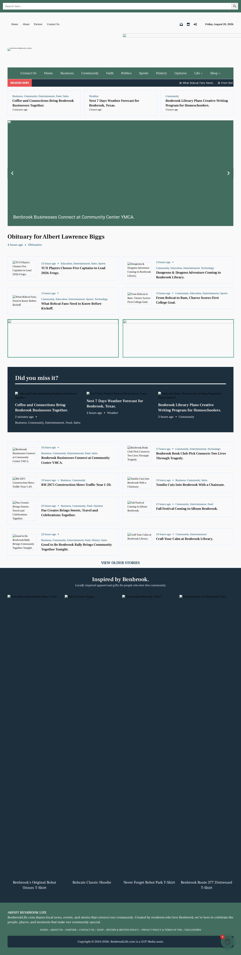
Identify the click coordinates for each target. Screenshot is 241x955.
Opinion (98, 506)
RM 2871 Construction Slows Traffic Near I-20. (76, 485)
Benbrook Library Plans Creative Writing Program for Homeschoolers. (196, 103)
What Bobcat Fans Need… (192, 83)
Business (17, 96)
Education (66, 263)
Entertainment (46, 96)
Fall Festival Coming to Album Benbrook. (187, 509)
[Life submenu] (202, 73)
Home (14, 24)
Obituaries (35, 245)
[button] (121, 173)
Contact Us (53, 24)
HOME (44, 930)
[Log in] (195, 24)
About (26, 24)
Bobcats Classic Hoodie (91, 882)
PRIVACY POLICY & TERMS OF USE (162, 930)
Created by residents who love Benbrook (164, 917)
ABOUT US (56, 930)
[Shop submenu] (220, 73)
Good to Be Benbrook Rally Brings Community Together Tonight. (76, 547)
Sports (101, 263)
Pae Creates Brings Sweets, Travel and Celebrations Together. (69, 512)
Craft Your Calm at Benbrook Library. (184, 539)
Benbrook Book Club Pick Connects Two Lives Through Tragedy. (191, 455)
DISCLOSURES (193, 930)
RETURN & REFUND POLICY (122, 930)
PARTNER (70, 930)
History (96, 540)
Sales (66, 96)
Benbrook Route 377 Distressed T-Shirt (206, 885)
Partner (38, 24)
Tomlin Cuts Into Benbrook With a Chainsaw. (190, 485)
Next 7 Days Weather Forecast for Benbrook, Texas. (114, 103)
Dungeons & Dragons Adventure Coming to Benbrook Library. (188, 274)
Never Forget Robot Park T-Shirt (149, 882)
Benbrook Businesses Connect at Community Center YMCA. (75, 460)
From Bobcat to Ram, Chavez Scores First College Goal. (187, 300)
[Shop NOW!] (188, 24)
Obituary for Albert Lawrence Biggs (56, 237)
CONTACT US (86, 930)
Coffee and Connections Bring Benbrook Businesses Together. (43, 103)
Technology (207, 268)
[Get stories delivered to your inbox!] (181, 24)
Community (30, 96)
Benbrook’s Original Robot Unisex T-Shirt (34, 885)
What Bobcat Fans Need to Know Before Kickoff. (71, 306)
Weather (94, 96)
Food (59, 96)
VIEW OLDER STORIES (120, 562)
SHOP (100, 930)
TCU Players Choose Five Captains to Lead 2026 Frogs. (73, 270)
